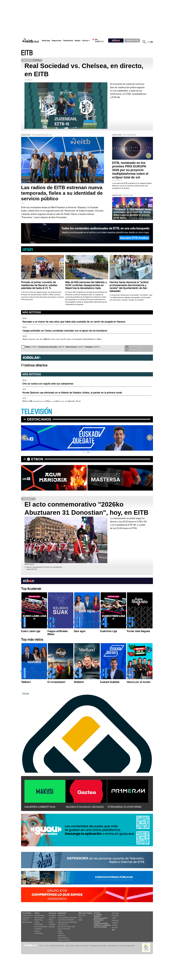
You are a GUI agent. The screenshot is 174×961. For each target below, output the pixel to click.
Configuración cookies (98, 945)
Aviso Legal (69, 945)
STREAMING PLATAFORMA (124, 806)
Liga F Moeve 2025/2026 (66, 920)
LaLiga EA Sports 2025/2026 (67, 917)
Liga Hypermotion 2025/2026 (67, 922)
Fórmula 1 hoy (62, 924)
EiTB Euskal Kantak (40, 926)
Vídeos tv (25, 920)
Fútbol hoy (61, 915)
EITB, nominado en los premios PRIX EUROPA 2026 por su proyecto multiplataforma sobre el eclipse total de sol (130, 170)
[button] (83, 452)
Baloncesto (61, 935)
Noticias (46, 41)
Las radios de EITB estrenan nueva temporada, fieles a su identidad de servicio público (62, 193)
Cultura (51, 922)
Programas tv (26, 917)
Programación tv (27, 915)
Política (51, 920)
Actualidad (52, 915)
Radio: (37, 913)
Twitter (114, 918)
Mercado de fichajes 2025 (66, 926)
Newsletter (115, 913)
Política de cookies (82, 945)
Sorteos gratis (100, 918)
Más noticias (31, 312)
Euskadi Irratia (39, 915)
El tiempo (98, 914)
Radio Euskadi (39, 917)
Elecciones (98, 920)
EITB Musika (38, 924)
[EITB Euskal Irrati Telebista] (31, 40)
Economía (52, 917)
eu (148, 42)
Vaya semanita (27, 922)
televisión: (27, 913)
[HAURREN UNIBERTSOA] (44, 791)
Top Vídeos (82, 915)
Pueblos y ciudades (102, 925)
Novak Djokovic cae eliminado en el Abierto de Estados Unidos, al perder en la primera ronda (72, 392)
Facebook (115, 915)
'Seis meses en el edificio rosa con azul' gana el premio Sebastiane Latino (62, 339)
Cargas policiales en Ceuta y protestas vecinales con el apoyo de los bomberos (64, 330)
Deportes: (62, 913)
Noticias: (53, 913)
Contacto (122, 945)
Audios (80, 920)
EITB (27, 53)
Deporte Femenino (64, 929)
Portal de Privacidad (57, 945)
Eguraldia (52, 926)
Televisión (68, 41)
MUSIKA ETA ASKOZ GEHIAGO (85, 806)
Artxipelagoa (38, 933)
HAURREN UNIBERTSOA (39, 806)
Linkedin (114, 925)
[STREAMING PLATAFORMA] (127, 791)
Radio (77, 41)
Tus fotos (133, 347)
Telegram (115, 922)
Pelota (60, 931)
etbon (37, 459)
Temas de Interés (101, 923)
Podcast (37, 931)
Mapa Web (130, 945)
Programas (38, 929)
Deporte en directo (64, 940)
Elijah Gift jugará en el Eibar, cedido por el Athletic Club (51, 401)
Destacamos (39, 419)
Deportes (56, 41)
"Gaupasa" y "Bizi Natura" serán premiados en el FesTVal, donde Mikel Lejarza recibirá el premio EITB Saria (132, 213)
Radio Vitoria (38, 920)
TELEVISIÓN (36, 411)
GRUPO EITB (132, 40)
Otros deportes (63, 938)
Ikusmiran (52, 924)
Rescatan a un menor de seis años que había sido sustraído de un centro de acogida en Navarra (73, 321)
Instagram (115, 920)
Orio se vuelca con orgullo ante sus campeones (47, 383)
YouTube (115, 927)
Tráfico (97, 916)
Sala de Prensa (100, 927)
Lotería (97, 922)
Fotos (80, 917)
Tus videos (133, 350)
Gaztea (36, 922)
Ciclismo (60, 933)
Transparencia (113, 945)
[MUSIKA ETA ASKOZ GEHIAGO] (86, 791)
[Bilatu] (144, 41)
